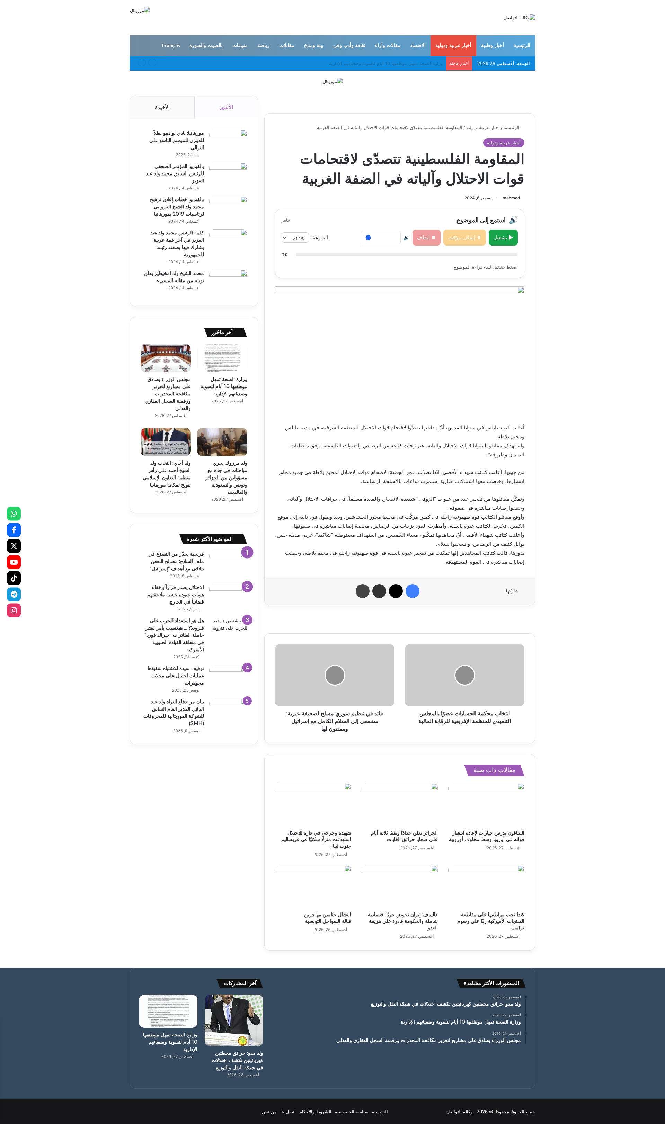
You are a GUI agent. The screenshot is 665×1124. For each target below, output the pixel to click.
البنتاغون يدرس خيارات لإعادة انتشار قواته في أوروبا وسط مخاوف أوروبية (486, 836)
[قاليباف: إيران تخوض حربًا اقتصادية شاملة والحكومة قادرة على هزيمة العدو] (400, 886)
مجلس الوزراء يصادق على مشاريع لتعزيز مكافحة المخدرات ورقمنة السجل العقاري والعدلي (168, 393)
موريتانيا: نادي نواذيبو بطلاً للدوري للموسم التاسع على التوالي (176, 140)
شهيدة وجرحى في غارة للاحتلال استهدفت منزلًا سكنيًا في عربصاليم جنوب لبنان (316, 839)
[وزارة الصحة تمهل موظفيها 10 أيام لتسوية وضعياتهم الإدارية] (222, 358)
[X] (14, 546)
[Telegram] (14, 594)
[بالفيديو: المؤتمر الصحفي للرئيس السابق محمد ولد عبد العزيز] (228, 176)
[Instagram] (14, 610)
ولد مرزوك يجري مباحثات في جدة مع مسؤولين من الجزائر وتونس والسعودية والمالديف (226, 477)
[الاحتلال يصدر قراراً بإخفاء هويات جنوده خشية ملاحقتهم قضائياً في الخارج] (228, 597)
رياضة (263, 45)
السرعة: (319, 237)
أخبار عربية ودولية (453, 45)
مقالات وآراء (387, 45)
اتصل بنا (288, 1111)
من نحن (269, 1111)
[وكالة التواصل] (519, 17)
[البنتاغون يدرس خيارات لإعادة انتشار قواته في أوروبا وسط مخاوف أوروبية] (486, 804)
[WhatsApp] (14, 514)
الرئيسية (522, 45)
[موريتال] (333, 81)
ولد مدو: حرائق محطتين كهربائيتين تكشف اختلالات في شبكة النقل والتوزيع (237, 1060)
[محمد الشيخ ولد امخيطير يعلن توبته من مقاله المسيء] (228, 283)
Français (171, 45)
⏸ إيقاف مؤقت (464, 237)
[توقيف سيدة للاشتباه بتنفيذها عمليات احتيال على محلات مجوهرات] (228, 678)
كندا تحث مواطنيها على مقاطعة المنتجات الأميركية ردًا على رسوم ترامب (490, 921)
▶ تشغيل (503, 237)
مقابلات (286, 45)
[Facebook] (14, 530)
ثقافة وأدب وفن (349, 45)
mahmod (511, 197)
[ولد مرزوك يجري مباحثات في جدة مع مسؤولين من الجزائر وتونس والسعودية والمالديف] (222, 442)
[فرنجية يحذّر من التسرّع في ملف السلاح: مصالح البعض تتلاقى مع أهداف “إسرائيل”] (228, 564)
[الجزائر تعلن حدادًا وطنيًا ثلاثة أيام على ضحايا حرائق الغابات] (400, 804)
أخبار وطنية (492, 45)
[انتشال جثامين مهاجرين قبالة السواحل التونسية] (313, 886)
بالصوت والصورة (206, 45)
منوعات (240, 45)
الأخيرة (162, 107)
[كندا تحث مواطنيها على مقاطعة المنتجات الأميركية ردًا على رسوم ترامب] (486, 886)
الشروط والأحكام (315, 1111)
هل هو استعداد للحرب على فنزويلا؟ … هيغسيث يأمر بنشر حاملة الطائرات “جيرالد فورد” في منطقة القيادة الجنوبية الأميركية (174, 635)
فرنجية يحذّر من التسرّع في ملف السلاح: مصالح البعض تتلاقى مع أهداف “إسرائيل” (176, 561)
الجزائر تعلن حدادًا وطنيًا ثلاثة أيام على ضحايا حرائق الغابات (404, 836)
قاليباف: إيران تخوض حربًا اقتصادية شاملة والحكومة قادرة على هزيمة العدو (403, 921)
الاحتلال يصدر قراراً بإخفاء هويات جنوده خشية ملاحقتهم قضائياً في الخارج (175, 594)
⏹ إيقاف (426, 237)
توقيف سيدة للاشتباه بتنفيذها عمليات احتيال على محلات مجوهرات (176, 675)
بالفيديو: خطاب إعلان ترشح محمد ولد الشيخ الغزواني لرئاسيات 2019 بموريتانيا (177, 206)
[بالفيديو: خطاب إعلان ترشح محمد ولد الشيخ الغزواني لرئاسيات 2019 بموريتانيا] (228, 209)
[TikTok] (14, 578)
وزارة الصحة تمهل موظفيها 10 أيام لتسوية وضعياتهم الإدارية (224, 386)
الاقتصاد (418, 45)
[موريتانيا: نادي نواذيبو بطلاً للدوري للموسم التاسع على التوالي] (228, 142)
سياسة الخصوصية (352, 1111)
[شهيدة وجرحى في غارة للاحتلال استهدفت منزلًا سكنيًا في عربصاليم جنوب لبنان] (313, 804)
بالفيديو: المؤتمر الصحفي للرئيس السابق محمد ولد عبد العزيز (175, 173)
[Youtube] (14, 562)
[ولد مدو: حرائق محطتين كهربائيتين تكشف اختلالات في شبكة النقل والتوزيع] (234, 1020)
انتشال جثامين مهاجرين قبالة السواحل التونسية (327, 917)
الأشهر (226, 107)
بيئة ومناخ (313, 45)
